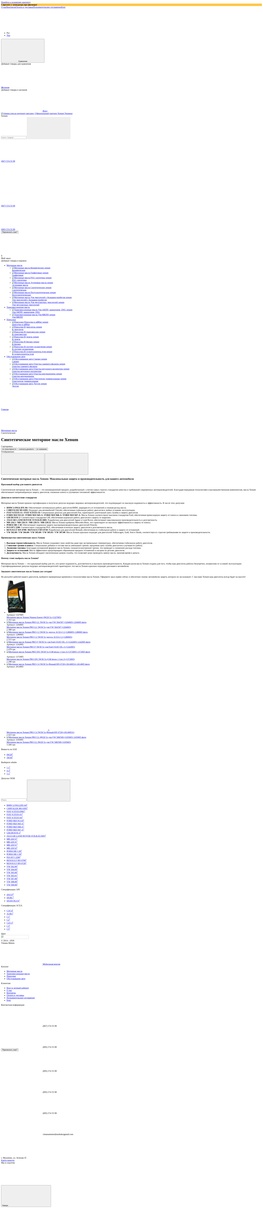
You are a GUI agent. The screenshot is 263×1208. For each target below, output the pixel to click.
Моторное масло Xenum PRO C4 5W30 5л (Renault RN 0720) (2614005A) (40, 732)
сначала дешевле (26, 449)
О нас (3, 7)
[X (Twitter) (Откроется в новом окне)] (62, 28)
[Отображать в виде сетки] (22, 464)
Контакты (11, 7)
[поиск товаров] (48, 128)
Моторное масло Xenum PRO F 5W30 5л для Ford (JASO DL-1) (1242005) (41, 647)
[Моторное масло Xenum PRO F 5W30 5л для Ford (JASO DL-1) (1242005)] (134, 642)
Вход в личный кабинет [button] (18, 988)
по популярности (9, 449)
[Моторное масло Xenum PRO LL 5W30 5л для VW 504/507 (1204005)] (134, 622)
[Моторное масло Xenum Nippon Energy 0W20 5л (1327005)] (134, 597)
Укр (8, 35)
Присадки (11, 319)
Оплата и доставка (24, 7)
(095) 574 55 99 (8, 229)
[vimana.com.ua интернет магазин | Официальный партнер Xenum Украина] (14, 938)
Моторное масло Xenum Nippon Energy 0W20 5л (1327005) (34, 617)
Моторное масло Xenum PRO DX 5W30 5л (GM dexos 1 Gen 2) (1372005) (41, 659)
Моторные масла (14, 265)
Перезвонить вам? (9, 232)
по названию (41, 449)
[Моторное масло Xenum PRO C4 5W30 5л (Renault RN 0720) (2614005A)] (134, 664)
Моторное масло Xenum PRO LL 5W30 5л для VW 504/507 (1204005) (39, 627)
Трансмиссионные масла (18, 307)
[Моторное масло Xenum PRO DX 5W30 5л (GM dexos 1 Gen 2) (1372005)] (134, 652)
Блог (63, 7)
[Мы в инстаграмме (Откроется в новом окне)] (103, 28)
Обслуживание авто (16, 356)
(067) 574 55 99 (8, 161)
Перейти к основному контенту (16, 2)
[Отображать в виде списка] (66, 464)
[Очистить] (48, 790)
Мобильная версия (51, 964)
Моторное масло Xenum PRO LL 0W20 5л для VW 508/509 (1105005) (39, 742)
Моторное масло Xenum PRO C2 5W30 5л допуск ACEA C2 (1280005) (39, 637)
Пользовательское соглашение (47, 7)
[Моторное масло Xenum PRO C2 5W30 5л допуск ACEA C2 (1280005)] (134, 632)
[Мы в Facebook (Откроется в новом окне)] (21, 28)
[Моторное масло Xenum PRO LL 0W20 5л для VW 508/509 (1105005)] (134, 737)
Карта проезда (7, 1160)
